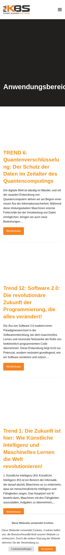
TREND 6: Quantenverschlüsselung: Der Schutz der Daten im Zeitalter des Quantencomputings (31, 167)
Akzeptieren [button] (47, 549)
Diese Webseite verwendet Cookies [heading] (32, 522)
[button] (60, 9)
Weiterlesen (13, 231)
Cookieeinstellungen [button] (21, 549)
